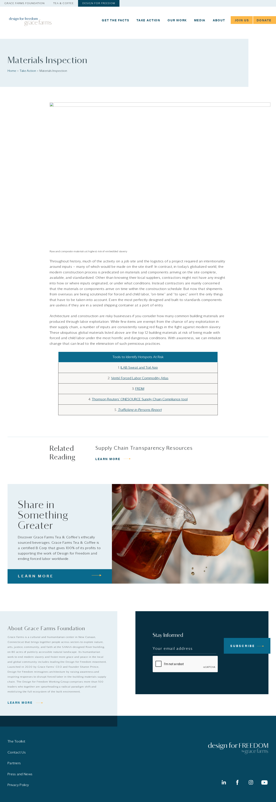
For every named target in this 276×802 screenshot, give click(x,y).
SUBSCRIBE (242, 646)
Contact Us (17, 752)
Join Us (242, 20)
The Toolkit (16, 741)
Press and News (20, 774)
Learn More (20, 702)
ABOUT (219, 20)
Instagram (251, 782)
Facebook (237, 782)
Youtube (264, 782)
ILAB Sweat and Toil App (139, 367)
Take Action (148, 20)
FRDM (139, 388)
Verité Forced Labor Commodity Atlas (139, 378)
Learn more (108, 458)
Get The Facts (115, 20)
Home (12, 70)
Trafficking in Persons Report (140, 410)
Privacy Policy (18, 785)
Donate (264, 20)
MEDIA (200, 20)
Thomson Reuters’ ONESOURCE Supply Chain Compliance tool (140, 399)
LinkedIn (224, 782)
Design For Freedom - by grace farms (38, 21)
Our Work (177, 20)
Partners (14, 763)
